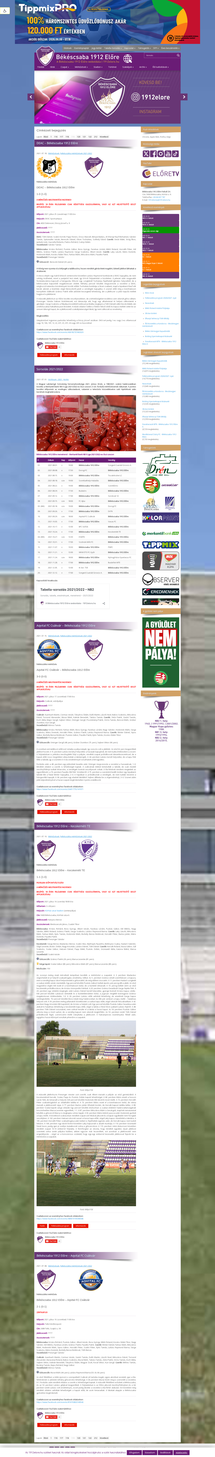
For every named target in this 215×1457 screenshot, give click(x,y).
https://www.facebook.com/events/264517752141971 (60, 789)
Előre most (149, 293)
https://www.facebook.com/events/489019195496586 (60, 1218)
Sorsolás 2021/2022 (50, 369)
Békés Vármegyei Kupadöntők (157, 331)
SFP (156, 48)
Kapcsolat (129, 48)
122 (90, 137)
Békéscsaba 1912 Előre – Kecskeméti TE (63, 826)
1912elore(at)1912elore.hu (159, 200)
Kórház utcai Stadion (54, 910)
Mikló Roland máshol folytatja (157, 308)
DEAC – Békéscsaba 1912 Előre (57, 143)
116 (55, 137)
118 (67, 137)
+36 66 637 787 (159, 197)
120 (78, 137)
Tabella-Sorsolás (113, 48)
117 (61, 137)
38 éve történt (151, 313)
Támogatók (144, 48)
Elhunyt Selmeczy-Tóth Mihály (157, 318)
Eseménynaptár (81, 48)
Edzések (68, 48)
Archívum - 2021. (55, 379)
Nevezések (149, 303)
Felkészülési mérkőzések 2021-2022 (76, 153)
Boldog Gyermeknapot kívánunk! (158, 336)
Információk (69, 355)
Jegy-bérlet (97, 48)
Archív (66, 379)
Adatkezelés (181, 1452)
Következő (104, 137)
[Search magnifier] (178, 55)
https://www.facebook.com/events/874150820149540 (60, 1402)
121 (84, 137)
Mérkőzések (53, 153)
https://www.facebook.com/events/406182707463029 (60, 332)
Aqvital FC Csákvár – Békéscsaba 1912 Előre (66, 625)
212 (95, 137)
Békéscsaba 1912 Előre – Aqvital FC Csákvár (66, 1256)
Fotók (42, 1226)
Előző (46, 137)
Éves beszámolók (170, 48)
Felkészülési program (49, 355)
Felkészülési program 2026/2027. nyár (161, 298)
